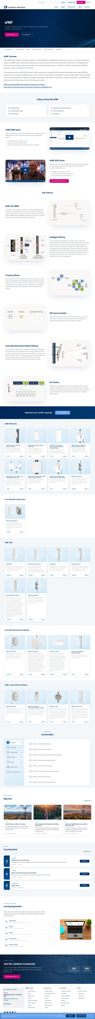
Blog (29, 993)
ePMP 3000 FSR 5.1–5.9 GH (34, 564)
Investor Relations (32, 1003)
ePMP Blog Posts (37, 49)
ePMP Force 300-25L (11, 706)
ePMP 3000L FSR (75, 564)
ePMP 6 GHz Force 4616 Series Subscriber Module (13, 446)
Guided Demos (48, 1000)
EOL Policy (47, 996)
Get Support (56, 113)
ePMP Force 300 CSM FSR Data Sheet (42, 744)
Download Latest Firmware (17, 110)
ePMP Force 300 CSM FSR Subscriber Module (77, 652)
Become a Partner (82, 991)
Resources (87, 7)
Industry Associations (33, 1000)
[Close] (92, 1015)
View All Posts (87, 800)
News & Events (71, 7)
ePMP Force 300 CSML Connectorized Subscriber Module (36, 707)
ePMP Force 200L (54, 706)
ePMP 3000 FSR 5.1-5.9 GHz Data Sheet (42, 749)
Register (84, 861)
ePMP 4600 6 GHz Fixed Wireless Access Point (36, 446)
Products (56, 7)
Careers (29, 998)
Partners (63, 2)
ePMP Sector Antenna (76, 476)
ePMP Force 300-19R (33, 651)
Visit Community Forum (11, 976)
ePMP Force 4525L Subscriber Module (42, 776)
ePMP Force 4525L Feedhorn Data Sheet (42, 766)
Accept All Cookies (81, 1015)
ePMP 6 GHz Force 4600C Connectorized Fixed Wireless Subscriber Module (56, 447)
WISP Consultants (49, 49)
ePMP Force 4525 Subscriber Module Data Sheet (44, 782)
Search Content (48, 1005)
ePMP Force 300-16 (54, 651)
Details (21, 456)
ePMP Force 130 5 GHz (76, 706)
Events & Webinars (65, 996)
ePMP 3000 (9, 564)
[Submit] (39, 2)
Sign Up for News (65, 1003)
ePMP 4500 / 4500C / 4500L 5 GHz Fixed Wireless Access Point (14, 477)
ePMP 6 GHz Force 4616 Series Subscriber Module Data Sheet (47, 755)
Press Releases (31, 1007)
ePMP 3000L (53, 564)
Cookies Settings (60, 1015)
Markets (63, 7)
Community (59, 49)
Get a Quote (80, 2)
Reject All (71, 1015)
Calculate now (62, 412)
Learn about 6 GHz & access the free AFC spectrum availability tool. (28, 87)
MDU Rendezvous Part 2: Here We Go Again (13, 995)
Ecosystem (63, 993)
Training (46, 1007)
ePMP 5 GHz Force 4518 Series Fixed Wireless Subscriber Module (36, 477)
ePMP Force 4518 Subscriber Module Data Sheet (44, 760)
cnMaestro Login (71, 2)
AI (89, 2)
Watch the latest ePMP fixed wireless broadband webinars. (24, 84)
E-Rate (46, 998)
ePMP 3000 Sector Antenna (12, 595)
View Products (11, 34)
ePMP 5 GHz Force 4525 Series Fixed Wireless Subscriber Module (57, 477)
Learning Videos (14, 113)
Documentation (26, 34)
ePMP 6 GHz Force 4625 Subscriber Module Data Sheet (46, 771)
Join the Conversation (59, 110)
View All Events (86, 851)
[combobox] (48, 2)
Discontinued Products (50, 993)
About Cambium (31, 991)
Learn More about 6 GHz (58, 181)
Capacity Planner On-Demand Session (62, 108)
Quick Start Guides (15, 108)
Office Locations (65, 998)
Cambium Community (66, 991)
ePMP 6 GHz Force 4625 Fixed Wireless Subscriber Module (78, 446)
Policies (29, 1005)
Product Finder (48, 1003)
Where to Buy (81, 998)
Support (80, 7)
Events (28, 49)
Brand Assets (31, 996)
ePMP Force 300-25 (11, 651)
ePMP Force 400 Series (11, 521)
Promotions (80, 996)
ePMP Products (9, 49)
